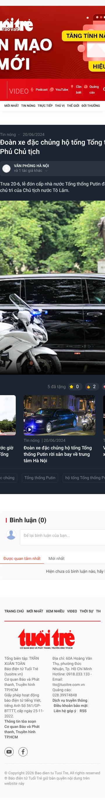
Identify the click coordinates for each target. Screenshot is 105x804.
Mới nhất (11, 106)
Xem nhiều (55, 611)
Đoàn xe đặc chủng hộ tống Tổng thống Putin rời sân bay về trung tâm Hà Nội (58, 454)
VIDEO (19, 91)
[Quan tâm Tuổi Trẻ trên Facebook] (23, 751)
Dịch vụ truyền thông (69, 700)
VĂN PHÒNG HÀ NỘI (31, 166)
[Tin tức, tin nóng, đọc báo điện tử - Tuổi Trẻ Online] (5, 90)
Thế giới (73, 106)
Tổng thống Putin (39, 478)
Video (72, 611)
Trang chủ (14, 611)
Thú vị (59, 106)
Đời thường (91, 106)
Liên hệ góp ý (65, 711)
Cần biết (78, 89)
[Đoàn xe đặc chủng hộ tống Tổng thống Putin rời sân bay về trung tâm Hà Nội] (59, 415)
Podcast (42, 90)
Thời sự (86, 611)
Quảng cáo (94, 89)
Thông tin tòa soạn (20, 721)
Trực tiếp (45, 106)
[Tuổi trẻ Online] (47, 638)
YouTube (61, 90)
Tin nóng (28, 106)
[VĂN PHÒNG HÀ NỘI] (6, 168)
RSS (83, 711)
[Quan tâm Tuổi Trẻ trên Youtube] (9, 751)
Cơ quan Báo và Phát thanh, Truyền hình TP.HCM (22, 732)
